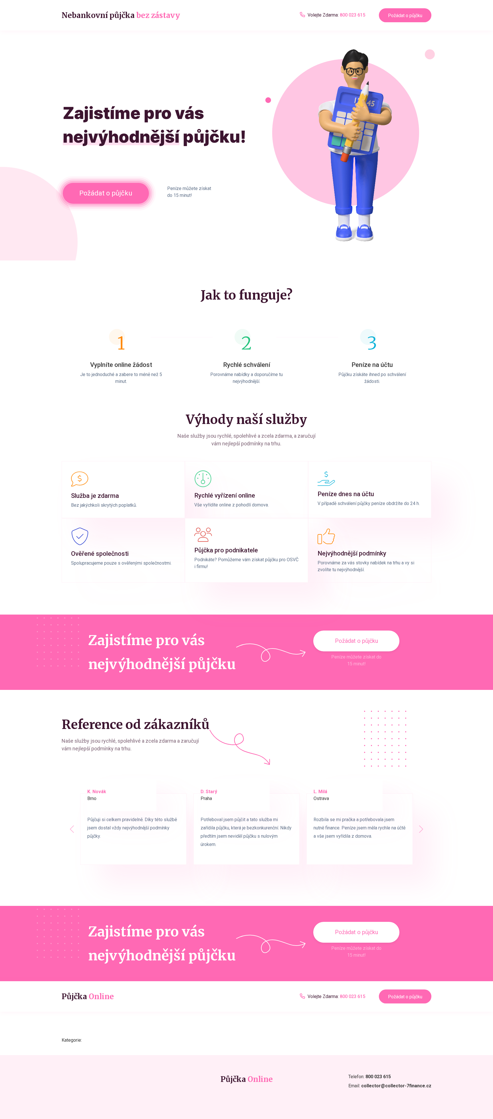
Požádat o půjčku (405, 15)
